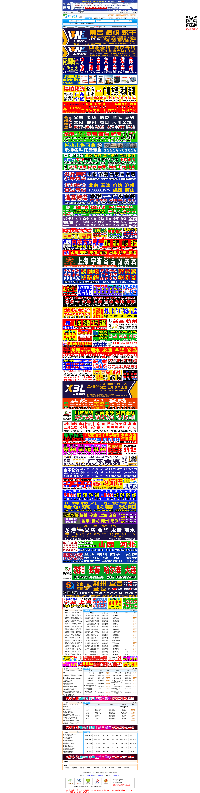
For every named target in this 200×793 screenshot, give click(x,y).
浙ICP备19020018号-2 (117, 782)
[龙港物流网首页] (73, 18)
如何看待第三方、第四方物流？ (69, 734)
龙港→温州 (106, 751)
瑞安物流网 (111, 767)
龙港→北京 (97, 739)
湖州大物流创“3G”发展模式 (69, 689)
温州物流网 (67, 767)
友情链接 (106, 772)
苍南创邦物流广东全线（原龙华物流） (73, 635)
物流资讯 (133, 18)
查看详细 (134, 614)
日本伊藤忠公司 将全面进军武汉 (70, 723)
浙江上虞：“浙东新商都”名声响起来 (70, 718)
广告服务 (130, 12)
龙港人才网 (104, 769)
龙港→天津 (133, 747)
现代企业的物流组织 (67, 737)
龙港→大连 (115, 751)
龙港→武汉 (88, 739)
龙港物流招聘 (96, 769)
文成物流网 (74, 769)
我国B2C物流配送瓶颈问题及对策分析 (71, 691)
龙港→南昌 (88, 747)
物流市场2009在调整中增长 (69, 694)
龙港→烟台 (97, 751)
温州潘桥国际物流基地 (68, 683)
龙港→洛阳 (124, 747)
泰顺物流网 (81, 769)
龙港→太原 (106, 739)
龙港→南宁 (115, 747)
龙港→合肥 (133, 735)
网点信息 (103, 18)
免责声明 (111, 772)
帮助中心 (133, 15)
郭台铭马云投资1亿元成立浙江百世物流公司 (72, 708)
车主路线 (111, 18)
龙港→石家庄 (124, 735)
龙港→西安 (97, 735)
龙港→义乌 (115, 743)
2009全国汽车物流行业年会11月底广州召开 (72, 692)
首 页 (89, 18)
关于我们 (85, 772)
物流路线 (96, 18)
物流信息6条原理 (66, 742)
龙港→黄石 (124, 751)
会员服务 (126, 12)
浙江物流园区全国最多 (68, 680)
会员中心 (126, 15)
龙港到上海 (81, 23)
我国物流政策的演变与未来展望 (69, 748)
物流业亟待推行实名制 (68, 749)
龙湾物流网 (81, 767)
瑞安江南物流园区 (67, 709)
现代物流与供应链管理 (68, 740)
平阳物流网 (104, 767)
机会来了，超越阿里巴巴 (68, 714)
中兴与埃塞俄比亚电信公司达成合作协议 (71, 720)
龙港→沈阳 (124, 743)
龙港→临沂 (106, 743)
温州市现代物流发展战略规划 (69, 752)
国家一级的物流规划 (67, 735)
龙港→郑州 (88, 735)
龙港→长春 (133, 743)
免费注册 (111, 15)
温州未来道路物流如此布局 (69, 684)
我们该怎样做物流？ (67, 745)
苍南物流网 (96, 767)
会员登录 (119, 15)
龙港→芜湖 (88, 743)
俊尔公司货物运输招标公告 (69, 711)
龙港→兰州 (133, 751)
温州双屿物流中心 (67, 681)
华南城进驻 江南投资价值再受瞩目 (70, 717)
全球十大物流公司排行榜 (68, 743)
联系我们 (135, 12)
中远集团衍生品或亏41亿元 (69, 712)
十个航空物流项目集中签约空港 (69, 688)
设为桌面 (71, 12)
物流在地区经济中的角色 (68, 746)
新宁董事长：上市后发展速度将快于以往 (71, 715)
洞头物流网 (126, 767)
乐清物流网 (118, 767)
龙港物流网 (89, 769)
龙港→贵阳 (97, 743)
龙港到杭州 (76, 23)
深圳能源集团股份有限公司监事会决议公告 (72, 722)
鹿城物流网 (74, 767)
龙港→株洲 (133, 739)
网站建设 (122, 12)
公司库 (125, 18)
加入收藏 (65, 12)
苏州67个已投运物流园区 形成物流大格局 (71, 686)
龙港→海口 (88, 751)
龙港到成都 (91, 23)
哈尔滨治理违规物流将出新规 (69, 751)
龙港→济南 (115, 735)
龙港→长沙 (106, 735)
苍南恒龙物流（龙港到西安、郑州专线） (73, 623)
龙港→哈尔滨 (124, 739)
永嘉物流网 (67, 769)
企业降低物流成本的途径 (68, 738)
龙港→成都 (106, 747)
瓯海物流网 (89, 767)
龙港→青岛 (115, 739)
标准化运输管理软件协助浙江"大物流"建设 (72, 678)
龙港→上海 (97, 747)
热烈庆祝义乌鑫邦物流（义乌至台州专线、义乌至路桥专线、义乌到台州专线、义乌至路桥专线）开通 (72, 675)
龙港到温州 (86, 23)
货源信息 (118, 18)
